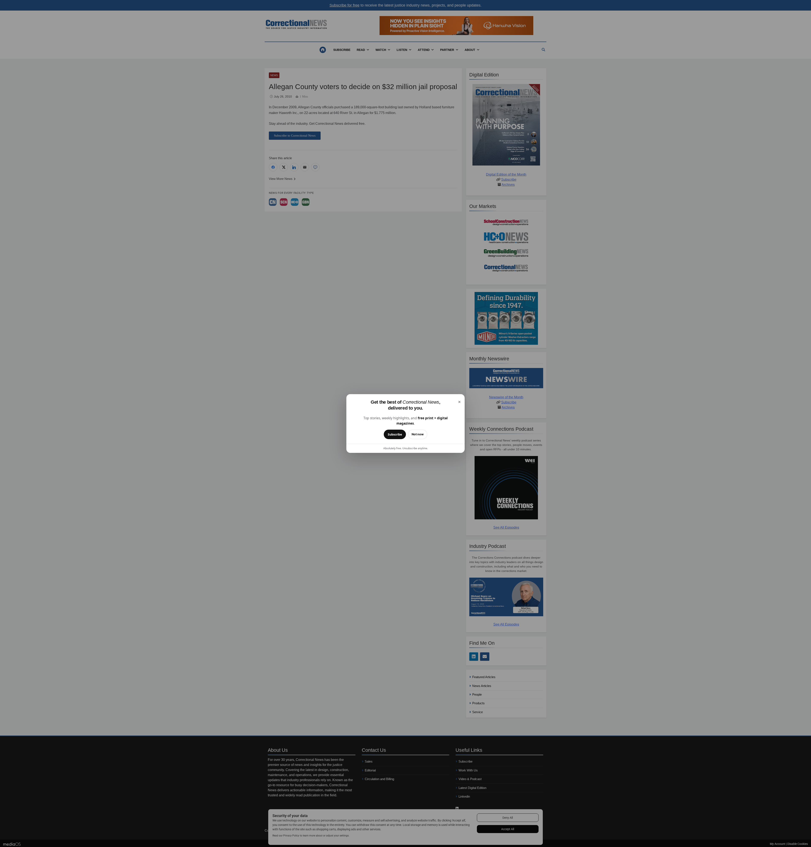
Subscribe (395, 434)
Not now (418, 434)
